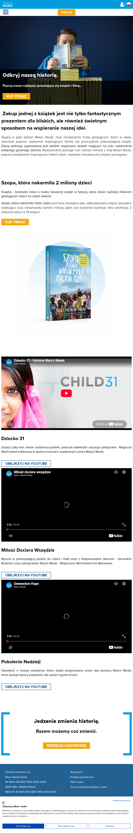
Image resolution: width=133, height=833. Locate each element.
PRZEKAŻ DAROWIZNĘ (66, 745)
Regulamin (76, 772)
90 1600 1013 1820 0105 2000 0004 (25, 782)
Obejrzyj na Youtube (26, 463)
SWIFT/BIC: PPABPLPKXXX (20, 787)
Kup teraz (16, 96)
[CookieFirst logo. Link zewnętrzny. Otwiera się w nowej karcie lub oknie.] (3, 802)
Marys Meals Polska (16, 777)
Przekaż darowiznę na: (18, 772)
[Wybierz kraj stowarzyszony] (129, 4)
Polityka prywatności (82, 777)
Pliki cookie (76, 782)
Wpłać (66, 12)
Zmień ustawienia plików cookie (88, 787)
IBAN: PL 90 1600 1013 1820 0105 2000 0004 (30, 792)
